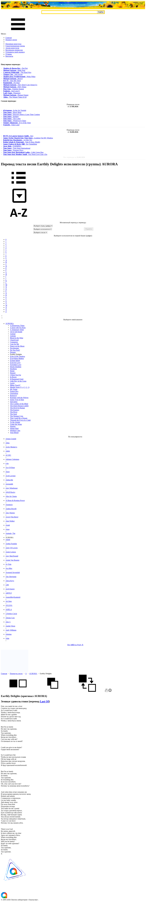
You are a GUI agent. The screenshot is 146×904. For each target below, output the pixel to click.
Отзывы (8, 54)
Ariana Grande (10, 439)
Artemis (13, 336)
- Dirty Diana (14, 87)
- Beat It (12, 79)
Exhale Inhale (15, 361)
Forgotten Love (15, 365)
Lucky (12, 383)
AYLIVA (8, 605)
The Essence (14, 410)
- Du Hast (11, 83)
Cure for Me (14, 344)
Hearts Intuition (15, 367)
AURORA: (9, 323)
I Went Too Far (15, 375)
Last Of (44, 701)
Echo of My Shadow (17, 356)
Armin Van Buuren (12, 560)
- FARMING (12, 146)
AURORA (33, 674)
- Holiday (11, 117)
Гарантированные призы (15, 46)
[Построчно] (53, 691)
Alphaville (9, 480)
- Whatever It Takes (14, 121)
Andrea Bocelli (10, 509)
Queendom (14, 393)
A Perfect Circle (11, 614)
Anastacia (9, 505)
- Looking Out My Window (28, 138)
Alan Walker (10, 521)
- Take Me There (12, 81)
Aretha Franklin (11, 544)
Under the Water (16, 424)
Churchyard (14, 340)
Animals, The (10, 533)
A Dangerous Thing (17, 326)
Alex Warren (10, 513)
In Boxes (13, 377)
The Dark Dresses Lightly (19, 406)
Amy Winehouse (11, 488)
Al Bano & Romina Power (15, 500)
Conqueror (14, 342)
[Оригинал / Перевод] (87, 691)
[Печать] (106, 691)
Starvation (13, 402)
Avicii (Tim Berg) (11, 517)
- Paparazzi (11, 93)
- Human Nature (15, 95)
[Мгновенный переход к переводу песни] (18, 203)
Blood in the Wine (16, 338)
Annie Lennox (10, 552)
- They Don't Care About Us (20, 85)
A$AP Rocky (10, 492)
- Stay (18, 136)
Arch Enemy (10, 589)
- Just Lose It (11, 91)
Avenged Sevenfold (12, 572)
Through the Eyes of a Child (20, 420)
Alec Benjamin (10, 577)
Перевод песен (11, 40)
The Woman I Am (16, 416)
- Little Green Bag (23, 152)
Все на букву (75, 645)
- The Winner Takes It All (14, 97)
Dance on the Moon (17, 346)
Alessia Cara (10, 618)
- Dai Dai (15, 68)
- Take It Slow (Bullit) (21, 142)
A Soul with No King (18, 328)
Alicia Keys (9, 581)
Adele (7, 451)
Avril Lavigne (10, 476)
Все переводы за (74, 157)
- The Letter (12, 119)
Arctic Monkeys (11, 447)
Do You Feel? (15, 350)
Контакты (9, 56)
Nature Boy (14, 391)
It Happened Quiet (16, 379)
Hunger (13, 373)
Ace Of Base (10, 468)
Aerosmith (9, 484)
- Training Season (13, 89)
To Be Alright (15, 422)
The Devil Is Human (17, 408)
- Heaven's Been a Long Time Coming (21, 114)
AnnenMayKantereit (12, 597)
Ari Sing (8, 601)
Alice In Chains (11, 496)
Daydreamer (14, 348)
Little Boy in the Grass (18, 381)
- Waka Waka (19, 77)
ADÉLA (8, 610)
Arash (7, 525)
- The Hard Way (17, 72)
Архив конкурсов (12, 48)
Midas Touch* (15, 385)
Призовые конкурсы (13, 44)
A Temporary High (17, 330)
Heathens (13, 369)
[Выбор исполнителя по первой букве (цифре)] (18, 220)
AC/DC (8, 455)
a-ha (7, 463)
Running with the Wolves (19, 398)
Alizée (7, 540)
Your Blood (14, 433)
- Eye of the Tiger (17, 123)
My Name (13, 389)
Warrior (13, 426)
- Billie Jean (14, 70)
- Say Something (20, 144)
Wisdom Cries (15, 430)
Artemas (8, 634)
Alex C (8, 622)
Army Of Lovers (11, 548)
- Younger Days (13, 150)
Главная (8, 38)
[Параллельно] (18, 691)
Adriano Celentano (12, 459)
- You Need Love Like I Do (25, 154)
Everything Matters (17, 358)
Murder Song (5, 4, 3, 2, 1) (19, 387)
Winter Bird (14, 428)
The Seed (13, 414)
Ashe (7, 638)
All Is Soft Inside (16, 332)
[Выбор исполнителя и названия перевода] (18, 185)
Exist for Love (15, 363)
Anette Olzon (10, 626)
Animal (12, 334)
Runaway (13, 395)
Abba (7, 443)
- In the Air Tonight (14, 110)
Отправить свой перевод (15, 52)
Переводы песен (16, 674)
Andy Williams (10, 630)
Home (12, 371)
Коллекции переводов (14, 50)
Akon (7, 472)
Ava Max (8, 568)
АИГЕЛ (8, 593)
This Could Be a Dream (18, 418)
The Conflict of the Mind (19, 404)
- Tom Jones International (16, 148)
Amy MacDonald (11, 556)
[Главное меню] (18, 32)
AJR (7, 585)
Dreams (13, 352)
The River (13, 412)
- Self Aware (13, 74)
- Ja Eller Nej (17, 140)
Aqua (7, 529)
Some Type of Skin (17, 400)
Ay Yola (8, 564)
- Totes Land (11, 125)
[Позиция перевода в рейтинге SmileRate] (110, 691)
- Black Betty (12, 112)
